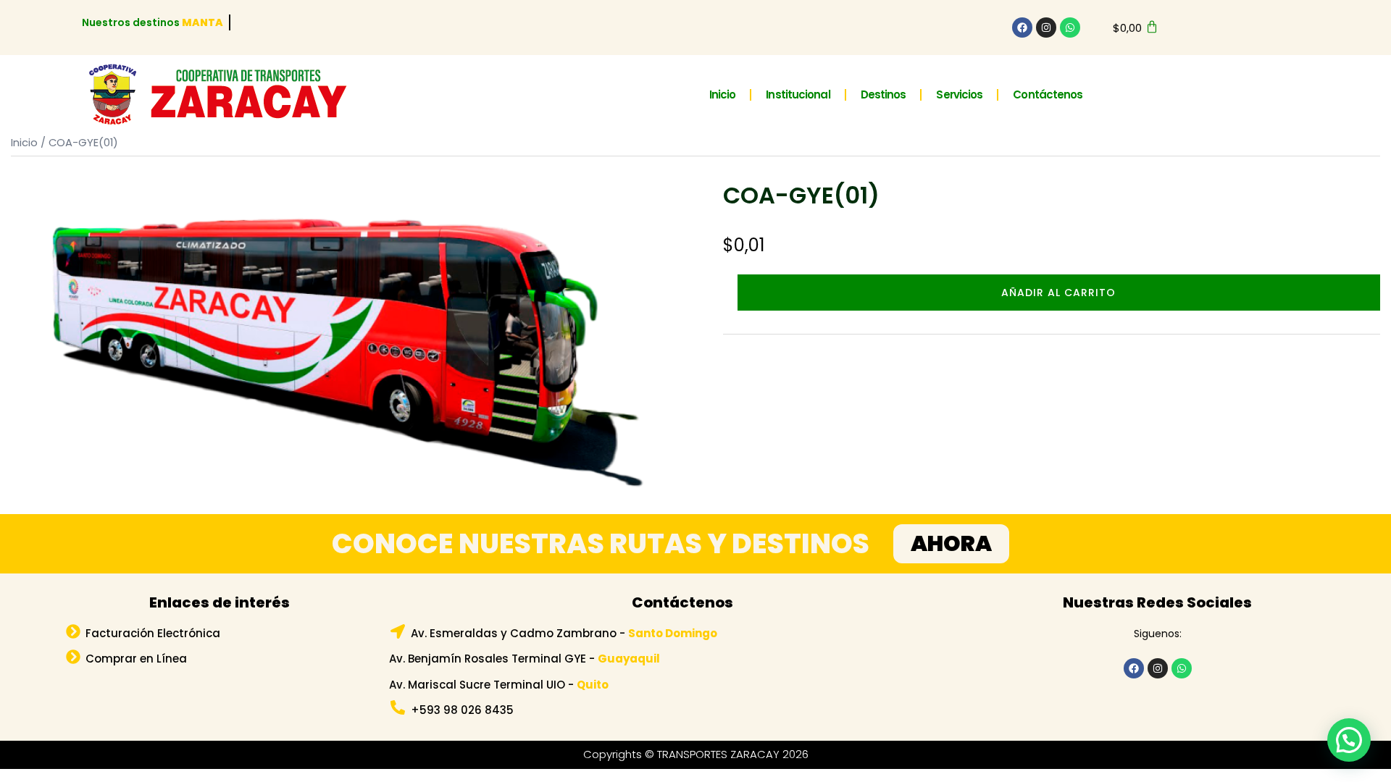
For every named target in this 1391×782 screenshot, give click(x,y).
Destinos (883, 94)
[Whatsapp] (1070, 27)
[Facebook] (1022, 27)
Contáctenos (1047, 94)
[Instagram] (1046, 27)
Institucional (798, 94)
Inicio (722, 94)
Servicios (959, 94)
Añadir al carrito (1058, 292)
